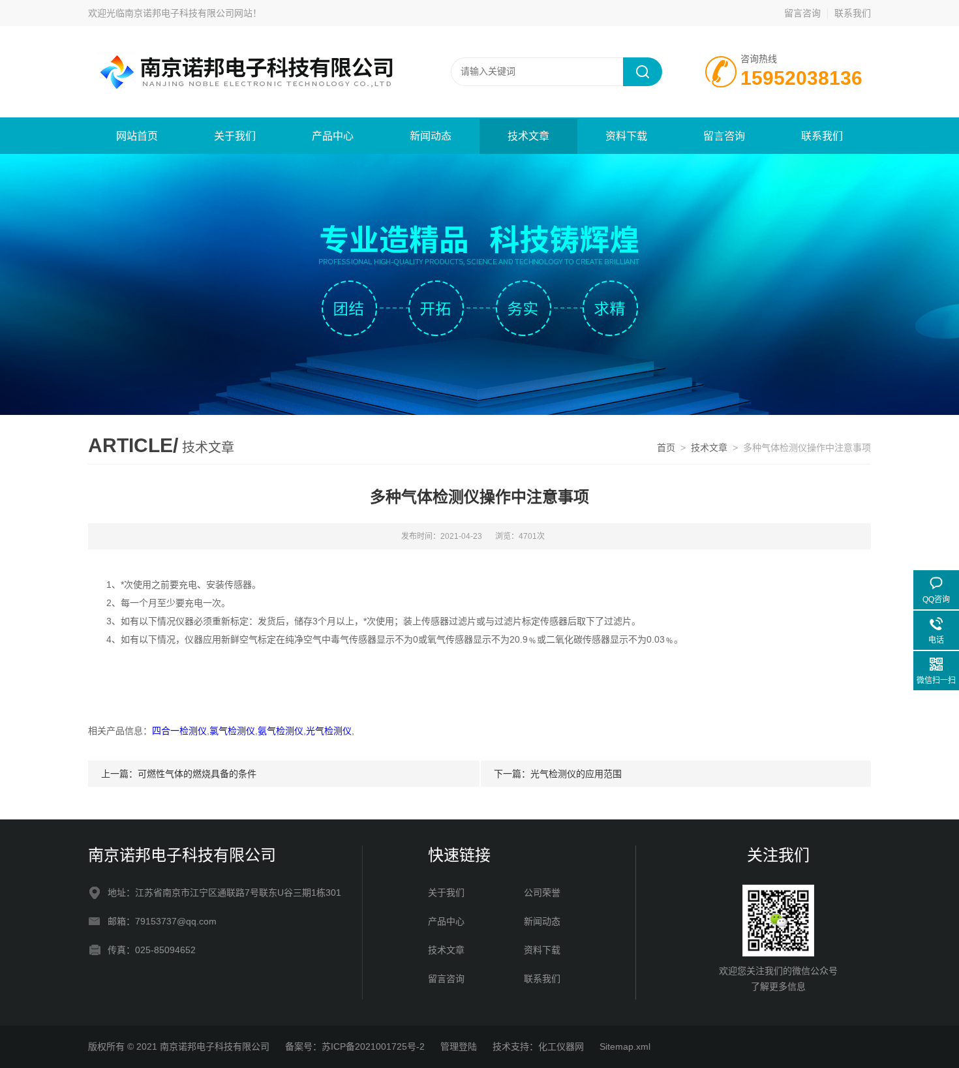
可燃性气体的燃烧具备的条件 (197, 774)
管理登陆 (458, 1046)
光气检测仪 (329, 730)
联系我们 (852, 13)
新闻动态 (430, 136)
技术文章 (528, 136)
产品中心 (333, 136)
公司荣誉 (542, 892)
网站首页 (137, 136)
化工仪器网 (561, 1046)
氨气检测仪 (280, 730)
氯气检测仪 (232, 730)
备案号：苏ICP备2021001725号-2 (355, 1046)
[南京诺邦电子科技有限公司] (244, 71)
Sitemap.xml (625, 1046)
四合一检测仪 (179, 730)
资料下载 (626, 136)
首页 (666, 447)
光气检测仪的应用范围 (576, 774)
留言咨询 (802, 13)
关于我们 (235, 136)
